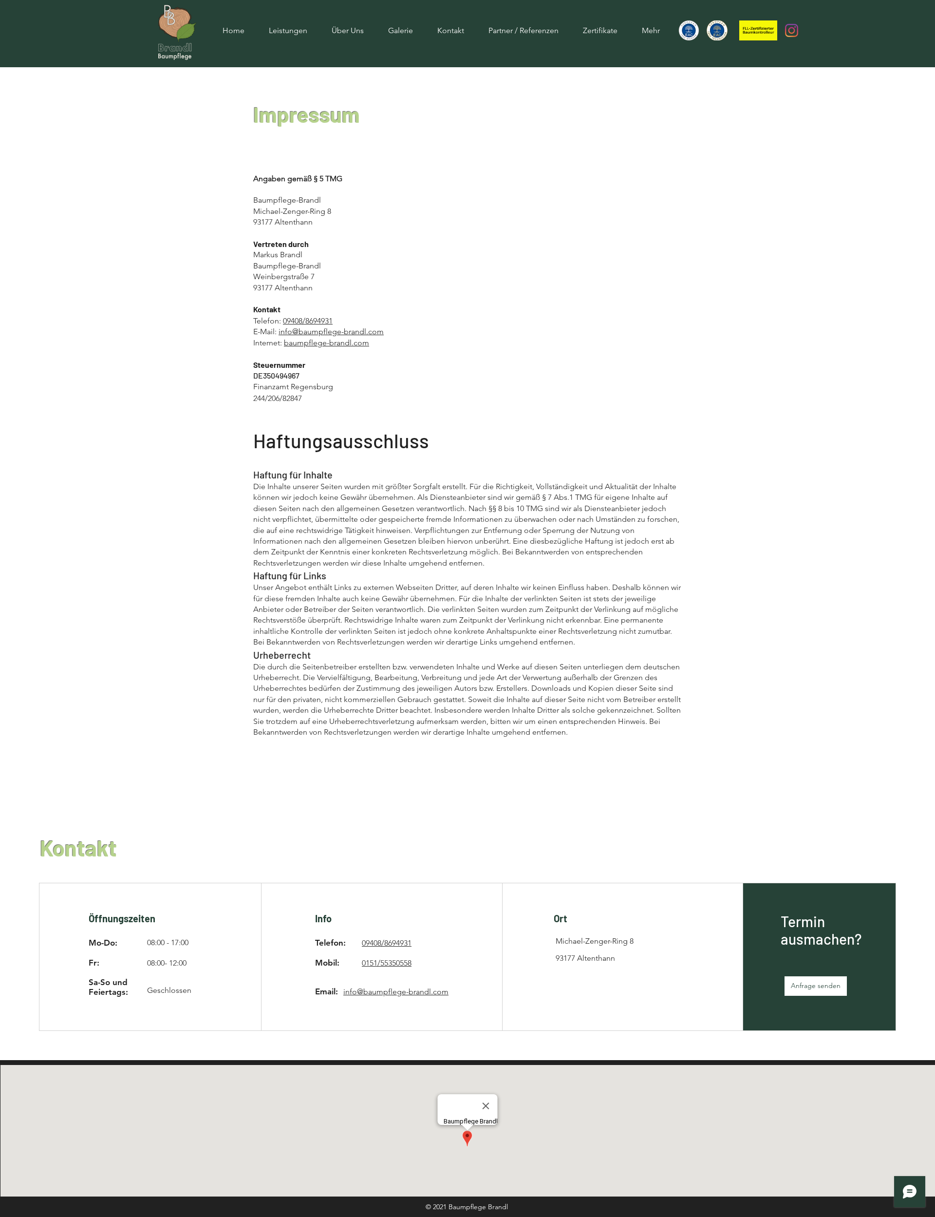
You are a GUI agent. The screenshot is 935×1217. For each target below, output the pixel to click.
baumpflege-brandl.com (326, 342)
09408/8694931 (308, 320)
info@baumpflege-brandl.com (331, 331)
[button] (816, 986)
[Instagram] (791, 30)
